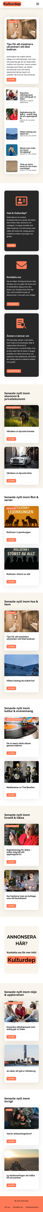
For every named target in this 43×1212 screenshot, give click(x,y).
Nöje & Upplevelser (26, 101)
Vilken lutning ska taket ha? (28, 133)
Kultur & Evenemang (14, 719)
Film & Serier (11, 508)
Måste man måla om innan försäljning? (27, 150)
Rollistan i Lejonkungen (19, 532)
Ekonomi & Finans (13, 407)
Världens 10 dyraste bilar (19, 473)
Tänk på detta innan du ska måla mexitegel (28, 166)
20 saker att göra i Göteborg (21, 1071)
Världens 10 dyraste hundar (20, 431)
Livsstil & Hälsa (12, 826)
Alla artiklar (13, 371)
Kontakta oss (18, 1207)
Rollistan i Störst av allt (18, 574)
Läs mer (11, 245)
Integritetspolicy (32, 1207)
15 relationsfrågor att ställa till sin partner (21, 1176)
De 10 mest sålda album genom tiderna (19, 744)
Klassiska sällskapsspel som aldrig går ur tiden (28, 96)
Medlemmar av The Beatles (21, 787)
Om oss (7, 1207)
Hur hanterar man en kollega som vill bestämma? (21, 897)
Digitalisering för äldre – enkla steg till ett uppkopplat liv (28, 115)
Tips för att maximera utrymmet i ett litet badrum (20, 47)
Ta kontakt (13, 304)
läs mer (11, 79)
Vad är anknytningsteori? (19, 1133)
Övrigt (9, 1110)
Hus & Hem (13, 21)
